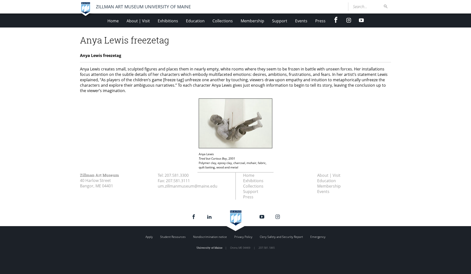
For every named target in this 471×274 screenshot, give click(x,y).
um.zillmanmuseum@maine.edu (187, 186)
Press (320, 21)
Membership (252, 21)
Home (113, 21)
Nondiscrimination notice (210, 237)
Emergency (318, 237)
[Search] (386, 6)
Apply (149, 237)
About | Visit (138, 21)
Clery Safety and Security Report (281, 237)
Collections (222, 21)
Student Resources (173, 237)
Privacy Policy (243, 237)
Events (301, 21)
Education (195, 21)
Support (279, 21)
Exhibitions (168, 21)
